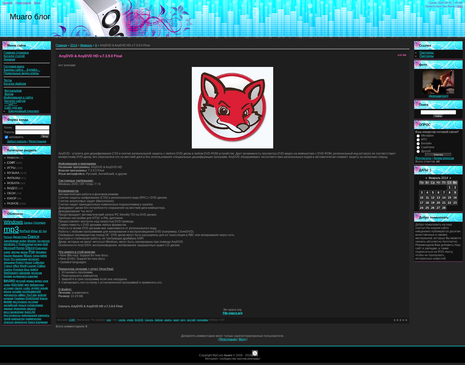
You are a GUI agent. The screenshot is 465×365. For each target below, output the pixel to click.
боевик (8, 276)
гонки (7, 284)
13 (438, 197)
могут (183, 320)
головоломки (35, 305)
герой (7, 318)
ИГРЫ (11, 168)
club (45, 244)
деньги (22, 305)
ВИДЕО (12, 188)
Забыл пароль (17, 141)
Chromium (39, 222)
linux (27, 269)
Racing (8, 255)
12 (432, 197)
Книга (31, 322)
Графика (19, 298)
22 (449, 202)
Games (8, 269)
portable (17, 291)
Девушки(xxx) (438, 96)
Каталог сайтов (14, 101)
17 (421, 202)
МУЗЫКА (13, 173)
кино (43, 255)
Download (32, 298)
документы (10, 294)
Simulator (41, 252)
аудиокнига (20, 276)
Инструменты (12, 315)
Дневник (9, 59)
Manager (18, 255)
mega (36, 255)
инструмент (20, 301)
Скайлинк (427, 147)
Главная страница (16, 52)
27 (438, 208)
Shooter (31, 240)
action (22, 240)
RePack (25, 231)
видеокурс (21, 322)
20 (438, 202)
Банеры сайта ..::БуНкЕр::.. (22, 70)
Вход (37, 2)
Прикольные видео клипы (21, 73)
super (7, 252)
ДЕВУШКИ (17, 284)
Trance (8, 265)
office (16, 265)
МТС (424, 139)
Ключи (43, 298)
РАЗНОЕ (13, 203)
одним (130, 320)
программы (202, 320)
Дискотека (20, 237)
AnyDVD (139, 320)
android (42, 294)
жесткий (191, 320)
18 (427, 202)
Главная (7, 2)
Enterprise (41, 248)
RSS (460, 6)
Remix (20, 248)
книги (34, 269)
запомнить (16, 137)
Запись (28, 222)
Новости (13, 157)
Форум (8, 94)
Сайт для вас (13, 107)
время (8, 301)
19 (432, 202)
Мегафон (427, 135)
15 (449, 197)
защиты (168, 320)
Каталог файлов (15, 83)
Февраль (86, 45)
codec (27, 288)
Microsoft (10, 248)
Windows (13, 222)
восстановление (14, 311)
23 (455, 202)
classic (18, 288)
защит (176, 320)
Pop (32, 252)
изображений (31, 291)
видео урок (41, 280)
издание (9, 298)
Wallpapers (11, 273)
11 (427, 197)
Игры (34, 231)
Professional (25, 244)
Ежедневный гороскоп (23, 111)
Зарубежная (11, 240)
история (9, 288)
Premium (18, 269)
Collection (38, 262)
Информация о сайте (18, 97)
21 (444, 202)
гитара (38, 244)
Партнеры (426, 52)
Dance (33, 236)
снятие (121, 320)
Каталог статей (14, 56)
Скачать (149, 320)
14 (444, 197)
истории (33, 301)
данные (8, 308)
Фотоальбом (13, 90)
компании (21, 259)
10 (421, 197)
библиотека (37, 284)
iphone (7, 291)
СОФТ (11, 162)
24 (421, 208)
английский (10, 305)
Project (20, 262)
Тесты (8, 80)
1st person (43, 240)
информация (29, 315)
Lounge (31, 265)
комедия (32, 276)
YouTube (31, 294)
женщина (9, 262)
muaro (228, 355)
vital (109, 320)
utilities (22, 294)
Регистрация (23, 2)
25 (427, 208)
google (44, 288)
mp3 (11, 229)
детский (20, 280)
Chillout (41, 265)
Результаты (423, 158)
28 (444, 208)
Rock (7, 259)
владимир (42, 322)
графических (33, 318)
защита (31, 308)
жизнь (24, 252)
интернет (33, 259)
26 (432, 208)
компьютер (18, 318)
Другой (426, 151)
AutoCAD (29, 311)
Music (28, 255)
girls (26, 284)
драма (30, 280)
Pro (13, 259)
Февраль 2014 (438, 178)
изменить (43, 315)
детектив (36, 272)
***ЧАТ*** (11, 104)
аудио (35, 288)
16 (455, 197)
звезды (15, 252)
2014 (73, 45)
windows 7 (11, 244)
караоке (24, 273)
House (28, 262)
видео (9, 280)
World (23, 265)
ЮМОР (11, 198)
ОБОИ (11, 193)
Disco (30, 248)
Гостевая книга (14, 66)
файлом (159, 320)
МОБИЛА (13, 183)
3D (40, 231)
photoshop (20, 308)
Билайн (426, 143)
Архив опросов (444, 158)
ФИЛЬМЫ (13, 178)
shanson (9, 322)
